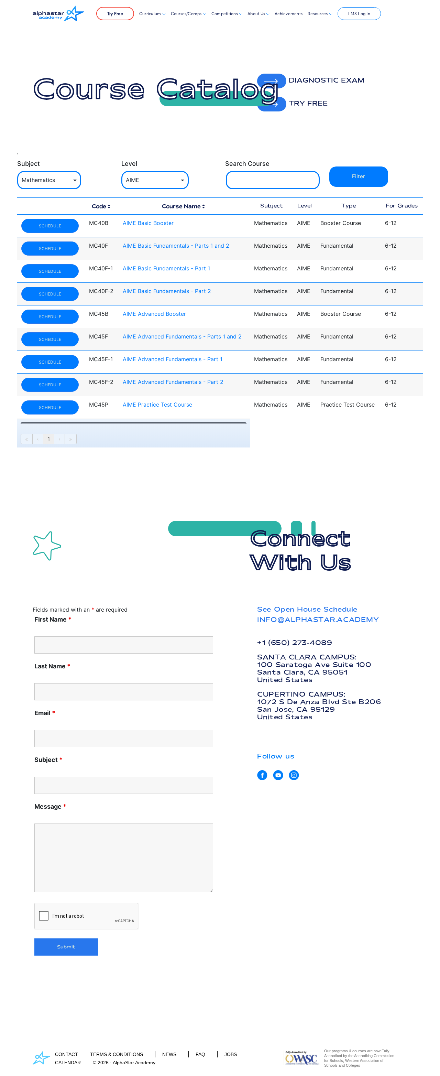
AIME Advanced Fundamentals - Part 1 (172, 359)
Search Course (247, 163)
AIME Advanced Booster (154, 313)
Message (50, 806)
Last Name (52, 666)
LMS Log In (359, 13)
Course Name (181, 206)
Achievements (288, 13)
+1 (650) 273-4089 (294, 642)
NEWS (169, 1054)
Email (44, 713)
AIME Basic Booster (148, 222)
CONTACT (66, 1054)
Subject (28, 163)
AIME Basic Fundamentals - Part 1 (166, 268)
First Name (53, 619)
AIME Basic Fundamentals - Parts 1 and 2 (176, 245)
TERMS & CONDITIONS (116, 1054)
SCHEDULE (50, 225)
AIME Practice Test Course (157, 404)
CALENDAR (68, 1062)
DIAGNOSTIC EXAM (325, 80)
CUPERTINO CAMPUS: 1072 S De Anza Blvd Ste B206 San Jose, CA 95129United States (319, 705)
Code (99, 206)
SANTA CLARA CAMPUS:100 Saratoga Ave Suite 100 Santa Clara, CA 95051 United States (314, 668)
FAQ (200, 1054)
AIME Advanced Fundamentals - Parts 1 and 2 (182, 336)
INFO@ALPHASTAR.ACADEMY (318, 619)
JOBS (230, 1054)
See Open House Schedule (307, 609)
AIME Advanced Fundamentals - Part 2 (173, 381)
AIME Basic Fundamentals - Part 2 (167, 291)
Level (129, 163)
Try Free (115, 13)
